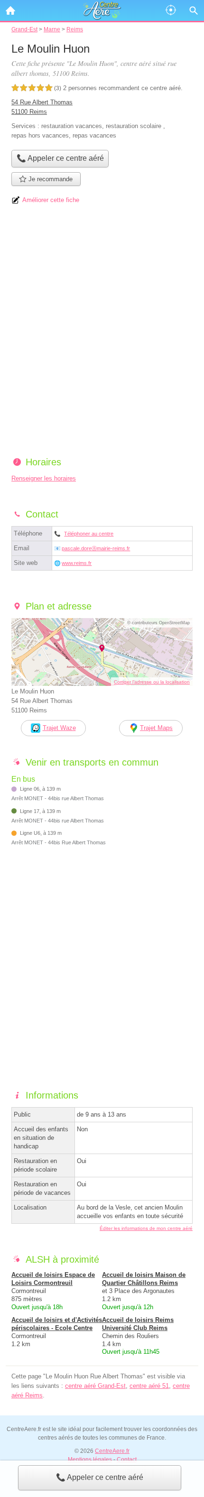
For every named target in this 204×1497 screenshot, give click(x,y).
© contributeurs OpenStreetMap (158, 622)
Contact (127, 1459)
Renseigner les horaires (43, 478)
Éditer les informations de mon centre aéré (146, 1228)
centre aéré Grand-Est (95, 1385)
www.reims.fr (77, 563)
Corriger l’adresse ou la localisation (152, 681)
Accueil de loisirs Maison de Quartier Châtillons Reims (143, 1278)
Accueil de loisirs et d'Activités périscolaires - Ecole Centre (56, 1323)
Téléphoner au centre (88, 533)
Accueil (10, 10)
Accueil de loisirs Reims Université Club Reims (138, 1323)
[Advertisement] (102, 334)
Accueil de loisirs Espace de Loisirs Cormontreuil (53, 1278)
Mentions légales (90, 1459)
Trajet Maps (156, 727)
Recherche (193, 10)
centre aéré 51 (149, 1385)
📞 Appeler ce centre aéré (99, 1477)
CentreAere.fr (112, 1451)
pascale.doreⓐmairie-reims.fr (96, 548)
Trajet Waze (59, 727)
